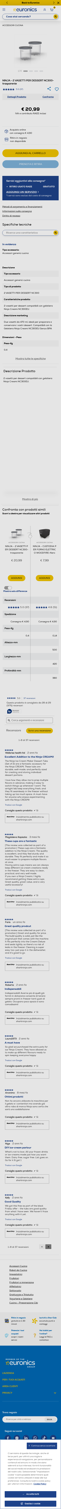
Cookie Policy (39, 1484)
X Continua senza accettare (42, 1446)
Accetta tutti (32, 1494)
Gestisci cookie (33, 1503)
